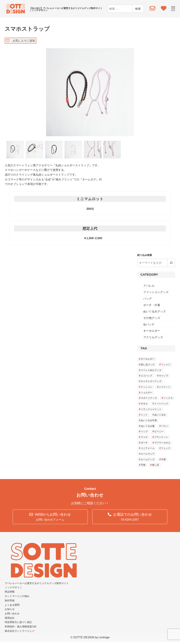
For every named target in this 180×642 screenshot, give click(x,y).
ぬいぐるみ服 (148, 426)
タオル (144, 403)
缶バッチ (149, 324)
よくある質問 (12, 604)
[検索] (171, 263)
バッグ (147, 298)
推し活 (155, 465)
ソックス (168, 398)
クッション (146, 387)
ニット (144, 414)
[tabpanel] (90, 92)
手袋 (143, 465)
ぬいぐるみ (160, 414)
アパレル (149, 285)
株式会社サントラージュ (18, 631)
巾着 (163, 459)
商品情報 (10, 591)
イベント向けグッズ (151, 370)
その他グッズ (151, 317)
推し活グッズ (148, 364)
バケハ (164, 426)
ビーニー (158, 431)
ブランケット (161, 437)
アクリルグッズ (153, 337)
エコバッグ (146, 375)
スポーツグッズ (149, 398)
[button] (50, 516)
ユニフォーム (148, 448)
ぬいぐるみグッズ (154, 311)
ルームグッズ (148, 459)
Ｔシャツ (165, 364)
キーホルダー (151, 330)
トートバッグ (161, 403)
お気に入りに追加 (22, 40)
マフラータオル (162, 442)
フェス (144, 437)
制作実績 (10, 600)
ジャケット (164, 387)
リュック (165, 448)
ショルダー (146, 392)
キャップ (163, 375)
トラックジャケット (151, 409)
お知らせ (10, 609)
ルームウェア (148, 453)
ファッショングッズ (156, 292)
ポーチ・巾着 (151, 305)
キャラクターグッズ (151, 381)
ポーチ (144, 442)
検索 (138, 9)
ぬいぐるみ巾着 (149, 420)
